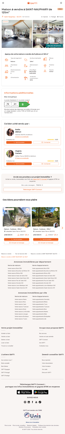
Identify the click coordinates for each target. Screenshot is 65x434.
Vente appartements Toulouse (40, 306)
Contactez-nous (43, 346)
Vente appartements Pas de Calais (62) (43, 280)
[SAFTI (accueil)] (32, 3)
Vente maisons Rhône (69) (15, 273)
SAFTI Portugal (5, 372)
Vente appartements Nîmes (39, 302)
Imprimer (45, 16)
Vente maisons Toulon (21, 319)
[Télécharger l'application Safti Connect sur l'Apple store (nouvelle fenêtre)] (24, 392)
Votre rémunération (47, 363)
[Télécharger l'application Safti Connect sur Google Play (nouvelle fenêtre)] (41, 392)
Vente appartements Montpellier (41, 316)
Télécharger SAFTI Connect (32, 190)
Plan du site (8, 425)
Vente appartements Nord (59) (40, 268)
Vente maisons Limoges (21, 314)
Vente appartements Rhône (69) (41, 273)
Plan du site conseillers (19, 425)
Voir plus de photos (54, 46)
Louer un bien (5, 342)
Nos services (43, 333)
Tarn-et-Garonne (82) (21, 253)
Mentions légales (32, 425)
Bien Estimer (4, 366)
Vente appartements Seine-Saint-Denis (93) (44, 278)
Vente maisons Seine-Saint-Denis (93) (18, 278)
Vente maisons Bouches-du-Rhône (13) (19, 271)
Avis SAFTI (42, 342)
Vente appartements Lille (39, 319)
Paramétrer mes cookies (39, 427)
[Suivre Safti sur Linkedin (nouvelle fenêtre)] (28, 402)
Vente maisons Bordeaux (22, 316)
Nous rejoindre (46, 360)
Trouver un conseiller (7, 346)
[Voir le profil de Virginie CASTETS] (32, 158)
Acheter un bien (5, 333)
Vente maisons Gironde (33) (15, 283)
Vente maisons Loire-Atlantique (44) (18, 285)
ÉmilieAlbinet (18, 131)
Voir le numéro (17, 239)
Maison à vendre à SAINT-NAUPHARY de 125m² (14, 257)
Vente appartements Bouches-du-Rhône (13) (44, 271)
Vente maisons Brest (20, 309)
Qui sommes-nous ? (6, 360)
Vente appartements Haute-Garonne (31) (43, 288)
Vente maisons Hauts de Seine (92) (18, 275)
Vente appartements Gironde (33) (41, 283)
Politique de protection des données (48, 425)
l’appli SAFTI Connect (40, 179)
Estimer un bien (5, 339)
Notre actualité (5, 363)
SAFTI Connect (43, 339)
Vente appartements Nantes (40, 311)
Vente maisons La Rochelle (22, 311)
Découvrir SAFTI (46, 372)
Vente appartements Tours (39, 304)
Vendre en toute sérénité (46, 336)
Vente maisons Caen (20, 304)
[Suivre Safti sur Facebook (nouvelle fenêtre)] (32, 402)
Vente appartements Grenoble (40, 299)
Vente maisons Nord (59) (15, 268)
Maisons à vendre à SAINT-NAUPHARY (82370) (44, 253)
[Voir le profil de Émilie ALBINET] (32, 136)
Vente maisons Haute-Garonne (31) (17, 288)
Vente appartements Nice (39, 309)
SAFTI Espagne (5, 369)
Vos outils (44, 369)
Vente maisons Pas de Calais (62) (17, 280)
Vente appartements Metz (39, 314)
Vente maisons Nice (20, 302)
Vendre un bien (5, 336)
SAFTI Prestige (5, 375)
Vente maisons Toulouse (21, 306)
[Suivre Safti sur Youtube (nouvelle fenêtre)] (36, 402)
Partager (53, 16)
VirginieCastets (18, 152)
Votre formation (46, 366)
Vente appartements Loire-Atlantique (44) (44, 285)
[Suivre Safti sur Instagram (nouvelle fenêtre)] (25, 402)
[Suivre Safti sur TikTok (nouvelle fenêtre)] (40, 402)
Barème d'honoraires (25, 427)
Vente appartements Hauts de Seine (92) (43, 275)
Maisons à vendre (6, 253)
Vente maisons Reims (20, 299)
